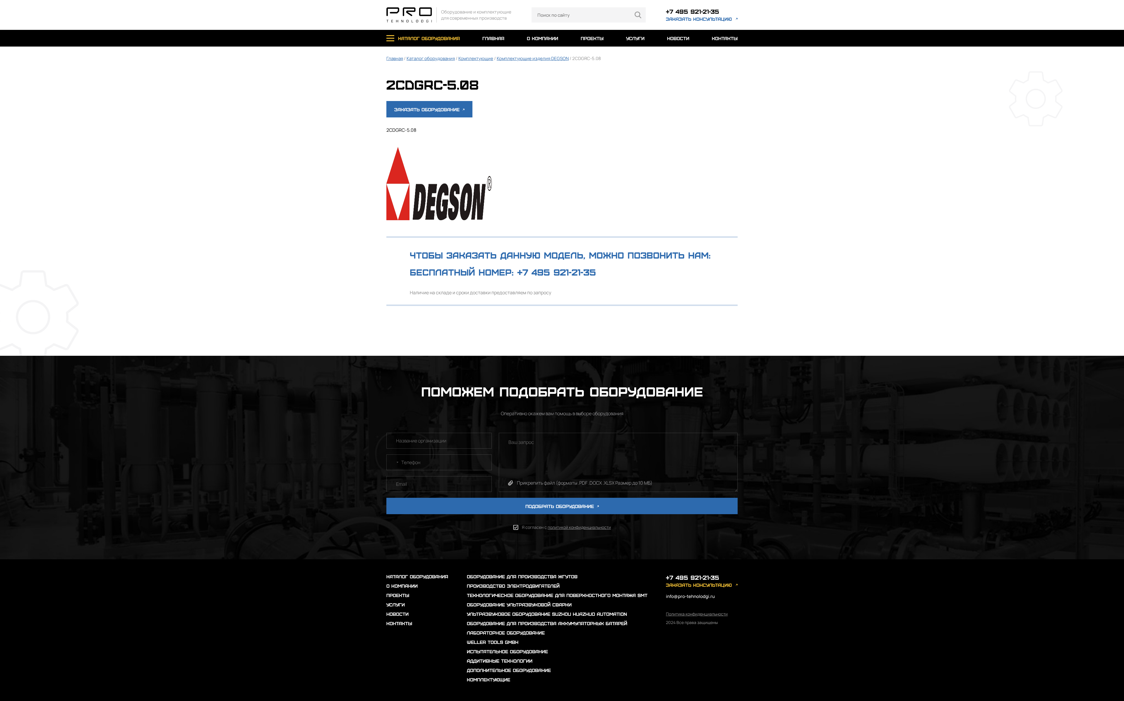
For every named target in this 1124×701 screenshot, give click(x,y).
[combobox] (393, 462)
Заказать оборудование (427, 109)
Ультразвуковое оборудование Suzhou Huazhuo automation (547, 613)
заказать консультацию (699, 18)
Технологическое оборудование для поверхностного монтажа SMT (557, 595)
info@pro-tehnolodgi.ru (690, 596)
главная (493, 38)
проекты (592, 38)
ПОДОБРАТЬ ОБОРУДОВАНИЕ (560, 506)
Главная (394, 58)
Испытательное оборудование (507, 651)
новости (678, 38)
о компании (542, 38)
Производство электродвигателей (513, 585)
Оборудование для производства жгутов (522, 576)
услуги (635, 38)
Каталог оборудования (431, 58)
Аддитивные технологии (499, 660)
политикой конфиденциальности (579, 527)
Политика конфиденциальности (697, 614)
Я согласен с (566, 527)
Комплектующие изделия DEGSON (533, 58)
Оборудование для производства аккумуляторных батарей (547, 623)
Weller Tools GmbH (492, 642)
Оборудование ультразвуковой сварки (519, 604)
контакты (725, 38)
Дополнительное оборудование (509, 670)
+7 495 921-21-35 (692, 11)
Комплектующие (475, 58)
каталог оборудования (429, 38)
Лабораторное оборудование (506, 632)
